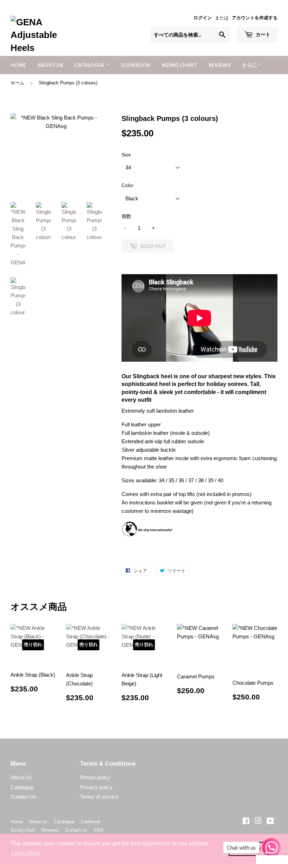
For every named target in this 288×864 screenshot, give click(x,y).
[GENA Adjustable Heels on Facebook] (246, 822)
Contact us (76, 830)
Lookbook (135, 65)
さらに (249, 65)
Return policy (95, 777)
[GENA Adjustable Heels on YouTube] (270, 822)
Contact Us (24, 797)
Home (18, 65)
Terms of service (99, 797)
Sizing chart (179, 65)
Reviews (219, 65)
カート (262, 34)
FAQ (98, 830)
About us (50, 65)
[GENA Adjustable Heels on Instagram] (258, 822)
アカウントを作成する (254, 17)
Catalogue (89, 65)
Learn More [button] (25, 853)
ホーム (17, 82)
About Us (21, 777)
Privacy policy (96, 787)
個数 (126, 216)
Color (127, 185)
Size (126, 154)
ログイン (203, 17)
